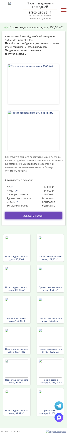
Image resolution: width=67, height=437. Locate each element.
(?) (12, 187)
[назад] (6, 27)
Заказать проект (33, 215)
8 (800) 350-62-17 (40, 14)
